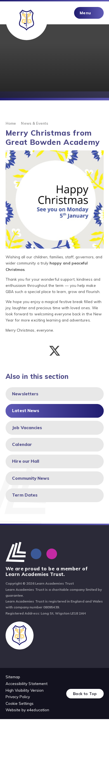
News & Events (34, 123)
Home (11, 123)
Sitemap (13, 676)
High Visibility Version (25, 690)
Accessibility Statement (27, 683)
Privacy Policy (18, 696)
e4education (38, 709)
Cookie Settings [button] (20, 703)
